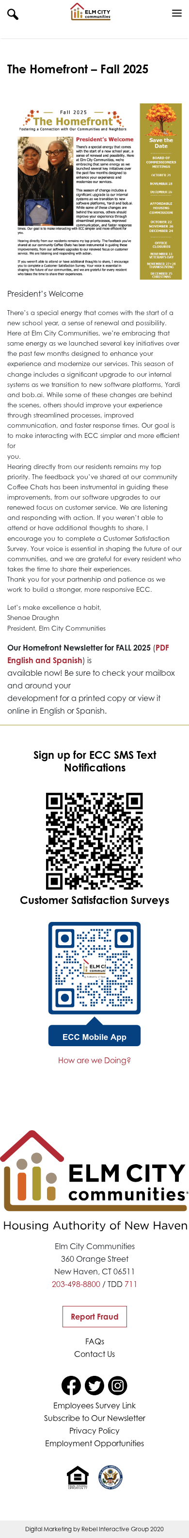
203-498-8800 (76, 1284)
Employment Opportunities (94, 1443)
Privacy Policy (94, 1431)
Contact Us (94, 1354)
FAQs (94, 1341)
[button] (12, 13)
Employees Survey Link (94, 1405)
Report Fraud (95, 1316)
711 (131, 1284)
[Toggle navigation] (177, 13)
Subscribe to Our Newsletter (94, 1418)
